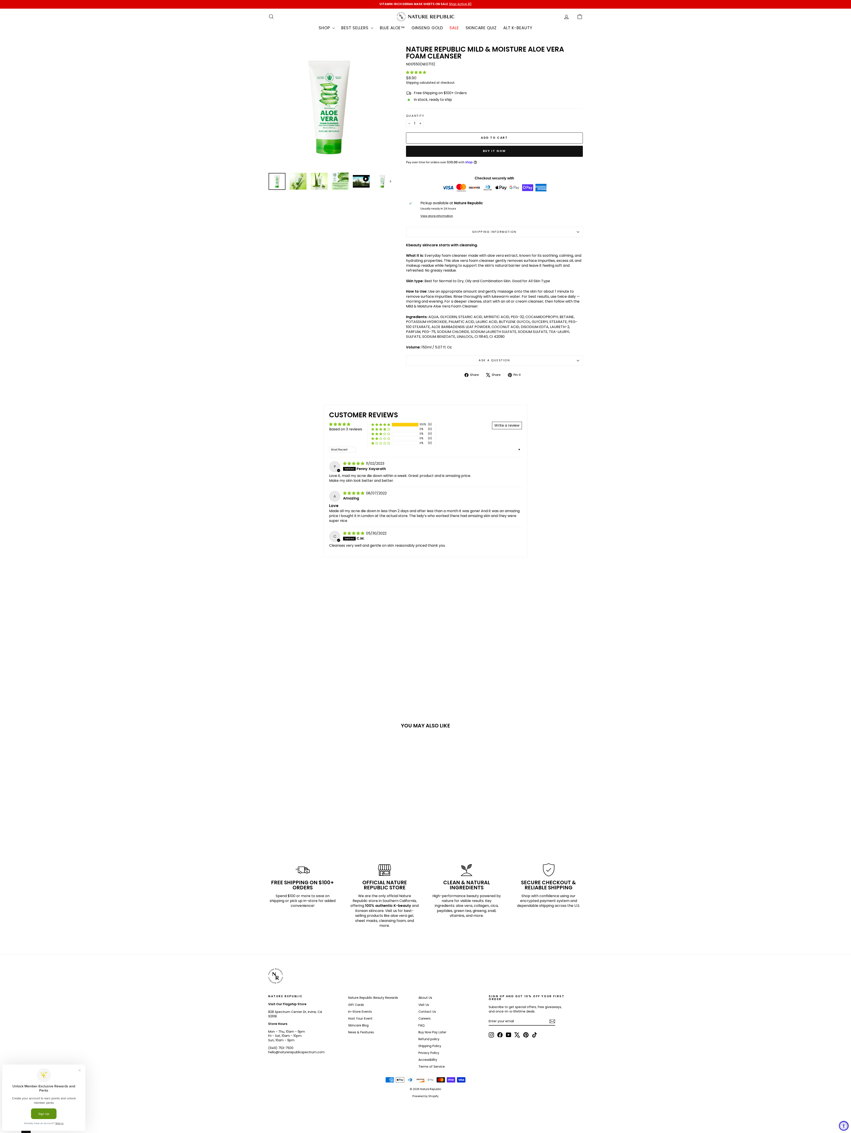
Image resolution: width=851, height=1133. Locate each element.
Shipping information (494, 232)
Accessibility (427, 1059)
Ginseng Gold (427, 28)
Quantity (415, 116)
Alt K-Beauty (517, 28)
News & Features (361, 1032)
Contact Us (427, 1011)
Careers (424, 1018)
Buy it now (494, 151)
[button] (416, 72)
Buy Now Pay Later (432, 1032)
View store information (436, 216)
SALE (454, 28)
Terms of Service (431, 1066)
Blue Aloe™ (392, 28)
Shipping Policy (429, 1046)
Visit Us (423, 1005)
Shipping (412, 83)
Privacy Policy (428, 1053)
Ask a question (494, 360)
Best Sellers (355, 28)
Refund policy (428, 1039)
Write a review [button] (506, 425)
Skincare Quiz (481, 28)
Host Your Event (360, 1018)
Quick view (305, 810)
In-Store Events (360, 1011)
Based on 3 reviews (345, 429)
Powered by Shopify (425, 1096)
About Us (425, 997)
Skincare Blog (358, 1025)
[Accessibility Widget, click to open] (844, 1126)
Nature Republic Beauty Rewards (373, 997)
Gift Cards (356, 1005)
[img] (354, 463)
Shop (325, 28)
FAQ (421, 1025)
